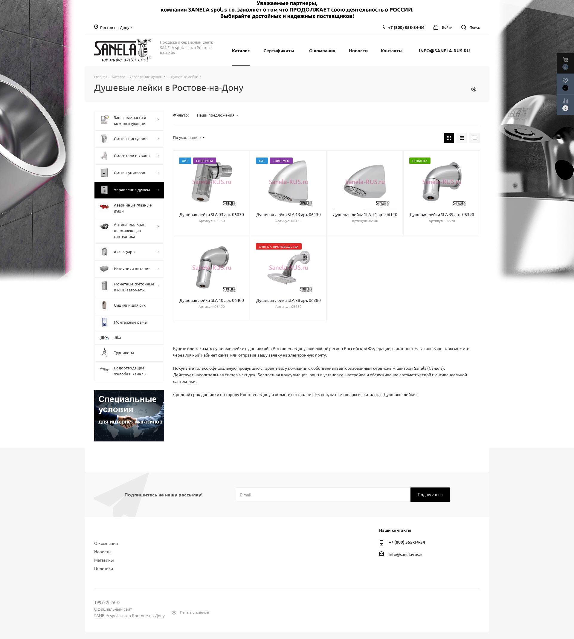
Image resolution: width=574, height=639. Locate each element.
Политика (103, 568)
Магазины (104, 559)
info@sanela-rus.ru (406, 554)
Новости (102, 551)
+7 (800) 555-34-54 (406, 27)
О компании (106, 543)
